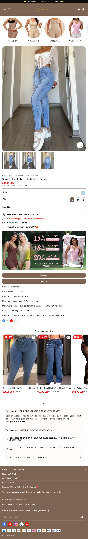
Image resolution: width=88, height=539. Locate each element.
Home (4, 175)
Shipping (5, 186)
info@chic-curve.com (18, 499)
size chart (38, 416)
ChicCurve (10, 535)
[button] (4, 9)
